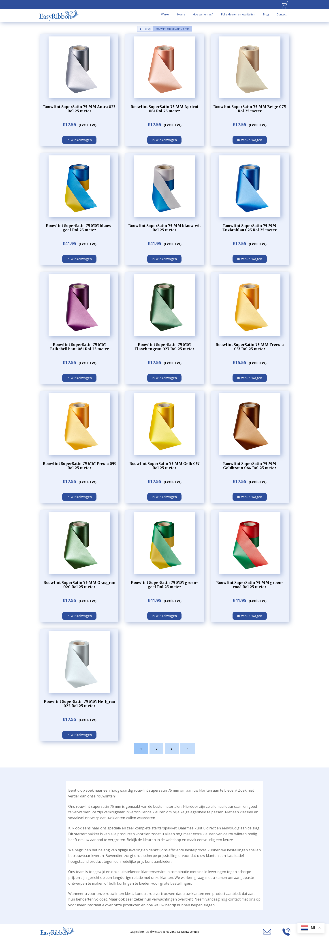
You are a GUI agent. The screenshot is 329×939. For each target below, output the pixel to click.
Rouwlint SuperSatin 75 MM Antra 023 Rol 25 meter (79, 108)
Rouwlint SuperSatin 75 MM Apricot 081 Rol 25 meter (164, 108)
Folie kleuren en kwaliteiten (238, 14)
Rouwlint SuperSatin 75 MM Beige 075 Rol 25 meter (249, 108)
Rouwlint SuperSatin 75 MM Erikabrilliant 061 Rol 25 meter (79, 346)
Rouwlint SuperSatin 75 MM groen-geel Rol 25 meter (164, 584)
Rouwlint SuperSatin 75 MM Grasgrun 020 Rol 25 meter (79, 584)
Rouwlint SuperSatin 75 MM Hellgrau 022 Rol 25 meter (79, 703)
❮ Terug (145, 29)
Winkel (165, 14)
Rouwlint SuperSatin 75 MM (172, 29)
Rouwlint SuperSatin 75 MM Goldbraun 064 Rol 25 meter (249, 465)
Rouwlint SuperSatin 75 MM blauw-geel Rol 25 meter (79, 227)
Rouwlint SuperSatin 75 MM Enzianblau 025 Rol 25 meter (249, 227)
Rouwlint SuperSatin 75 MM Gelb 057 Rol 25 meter (164, 465)
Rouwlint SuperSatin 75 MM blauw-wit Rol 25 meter (164, 227)
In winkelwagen (79, 140)
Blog (266, 14)
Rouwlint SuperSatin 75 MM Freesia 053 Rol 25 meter (250, 346)
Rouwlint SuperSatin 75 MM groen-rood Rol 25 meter (249, 584)
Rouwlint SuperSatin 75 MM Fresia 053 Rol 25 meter (79, 465)
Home (181, 14)
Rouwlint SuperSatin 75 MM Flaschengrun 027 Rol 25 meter (164, 346)
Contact (281, 14)
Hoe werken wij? (203, 14)
